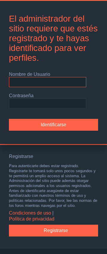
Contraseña (21, 95)
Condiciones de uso (30, 212)
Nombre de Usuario (29, 74)
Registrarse (56, 230)
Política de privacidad (31, 218)
